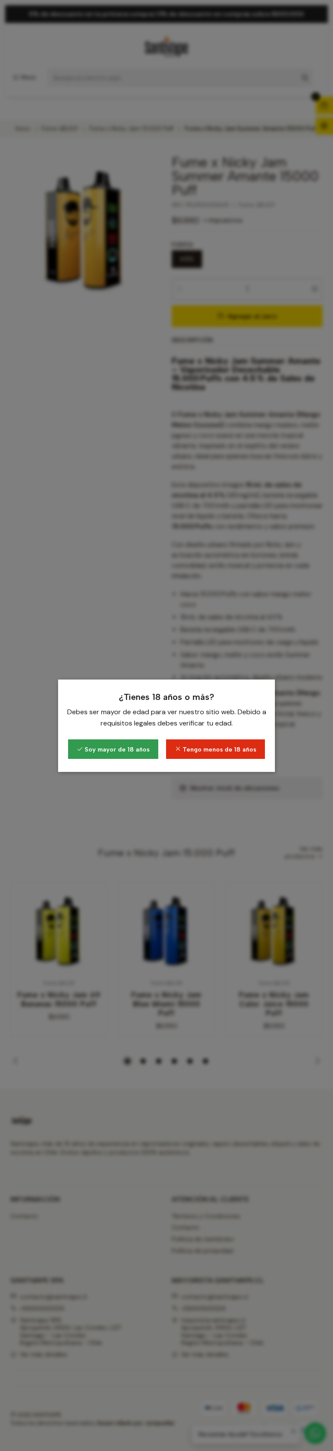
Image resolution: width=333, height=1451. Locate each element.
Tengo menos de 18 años (218, 749)
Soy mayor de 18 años (116, 749)
